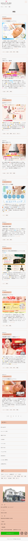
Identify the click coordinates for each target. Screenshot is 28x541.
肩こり (14, 133)
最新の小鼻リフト (6, 142)
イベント (6, 474)
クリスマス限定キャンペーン (9, 378)
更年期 (18, 476)
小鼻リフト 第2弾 (7, 60)
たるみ (7, 51)
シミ (3, 51)
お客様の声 (12, 474)
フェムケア (3, 476)
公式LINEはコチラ (10, 533)
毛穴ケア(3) (3, 447)
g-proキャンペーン (6, 102)
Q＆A (2, 474)
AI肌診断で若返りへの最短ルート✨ (11, 336)
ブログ (6, 6)
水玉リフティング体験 (7, 184)
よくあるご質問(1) (4, 459)
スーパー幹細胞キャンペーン (9, 21)
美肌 (17, 51)
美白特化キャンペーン (7, 294)
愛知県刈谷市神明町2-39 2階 (7, 518)
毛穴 (14, 51)
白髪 (25, 476)
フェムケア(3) (3, 451)
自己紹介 (10, 478)
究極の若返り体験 (6, 226)
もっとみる (16, 48)
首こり (18, 133)
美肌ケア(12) (3, 435)
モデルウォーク (10, 476)
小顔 (11, 51)
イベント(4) (3, 443)
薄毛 (14, 478)
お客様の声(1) (3, 463)
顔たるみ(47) (3, 427)
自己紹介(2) (3, 455)
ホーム (2, 6)
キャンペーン (7, 18)
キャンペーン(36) (4, 431)
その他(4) (2, 439)
